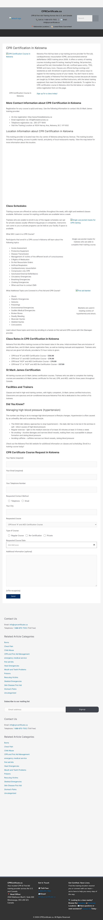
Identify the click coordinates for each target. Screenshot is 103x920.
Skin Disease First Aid (13, 685)
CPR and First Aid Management (17, 654)
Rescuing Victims (11, 677)
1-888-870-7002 (20, 628)
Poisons (7, 673)
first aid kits (9, 662)
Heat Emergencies (11, 666)
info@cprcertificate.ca (19, 625)
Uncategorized (10, 693)
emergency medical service (15, 658)
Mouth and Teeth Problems (15, 670)
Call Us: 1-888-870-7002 (47, 20)
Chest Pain (8, 646)
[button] (51, 3)
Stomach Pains (10, 689)
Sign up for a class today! (47, 93)
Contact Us (86, 909)
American (91, 903)
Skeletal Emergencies (13, 681)
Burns (6, 642)
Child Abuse (9, 650)
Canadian (81, 903)
